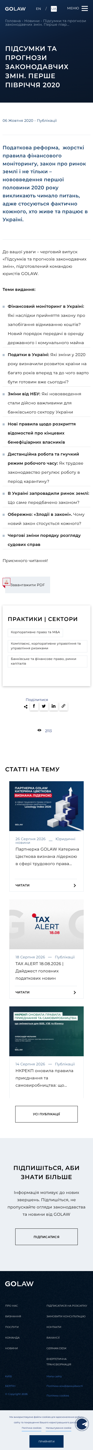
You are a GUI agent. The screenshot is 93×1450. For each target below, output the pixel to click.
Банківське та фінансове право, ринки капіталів (43, 661)
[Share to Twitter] (44, 706)
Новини (32, 20)
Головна (13, 20)
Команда (12, 1337)
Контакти (54, 1327)
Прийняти (46, 1441)
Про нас (11, 1305)
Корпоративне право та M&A (35, 632)
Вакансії (53, 1337)
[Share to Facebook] (34, 706)
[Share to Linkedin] (54, 706)
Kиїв (8, 1376)
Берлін (10, 1386)
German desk (56, 1348)
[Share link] (63, 706)
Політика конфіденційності (65, 1386)
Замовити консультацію (66, 1316)
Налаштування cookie (58, 1428)
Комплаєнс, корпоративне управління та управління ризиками (46, 646)
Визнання (13, 1316)
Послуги (12, 1327)
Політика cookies (31, 1428)
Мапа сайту (54, 1376)
